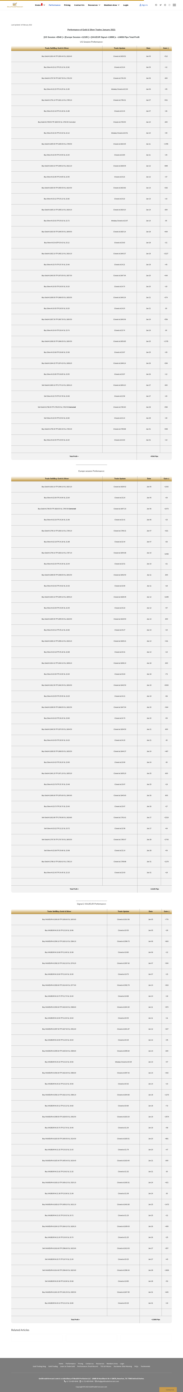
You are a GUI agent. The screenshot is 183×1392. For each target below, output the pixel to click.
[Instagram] (169, 5)
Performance (54, 5)
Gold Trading (53, 1366)
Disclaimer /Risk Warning (123, 1366)
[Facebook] (156, 5)
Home (38, 5)
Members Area (110, 5)
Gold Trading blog (39, 1366)
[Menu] (174, 5)
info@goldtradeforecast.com (108, 1381)
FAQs (136, 1366)
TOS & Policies (105, 1366)
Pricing (67, 5)
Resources (93, 5)
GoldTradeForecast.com (98, 1387)
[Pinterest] (165, 5)
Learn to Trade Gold (67, 1366)
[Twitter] (161, 5)
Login (125, 5)
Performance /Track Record (87, 1366)
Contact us (79, 5)
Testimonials (145, 1366)
